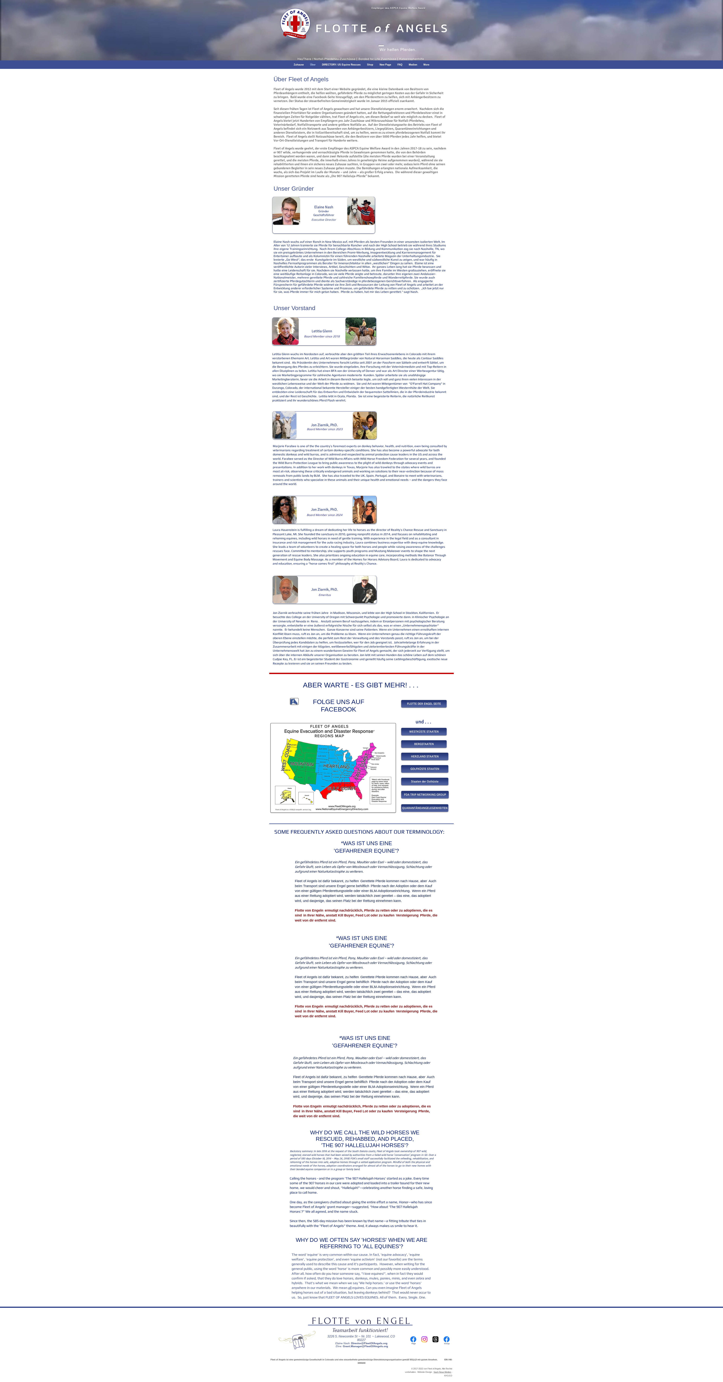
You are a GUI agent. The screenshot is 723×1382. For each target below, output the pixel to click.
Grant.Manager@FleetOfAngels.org (365, 1346)
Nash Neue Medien (442, 1372)
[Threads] (435, 1339)
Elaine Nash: (342, 1343)
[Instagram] (424, 1339)
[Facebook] (413, 1339)
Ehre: (339, 1346)
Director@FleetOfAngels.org (369, 1343)
